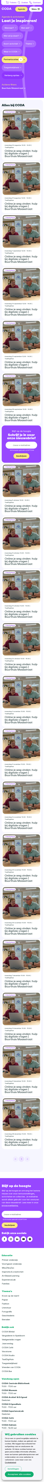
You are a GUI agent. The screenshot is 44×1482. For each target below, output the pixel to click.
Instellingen (13, 1469)
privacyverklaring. (10, 1205)
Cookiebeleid (10, 1462)
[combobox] (25, 28)
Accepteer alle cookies (19, 1474)
